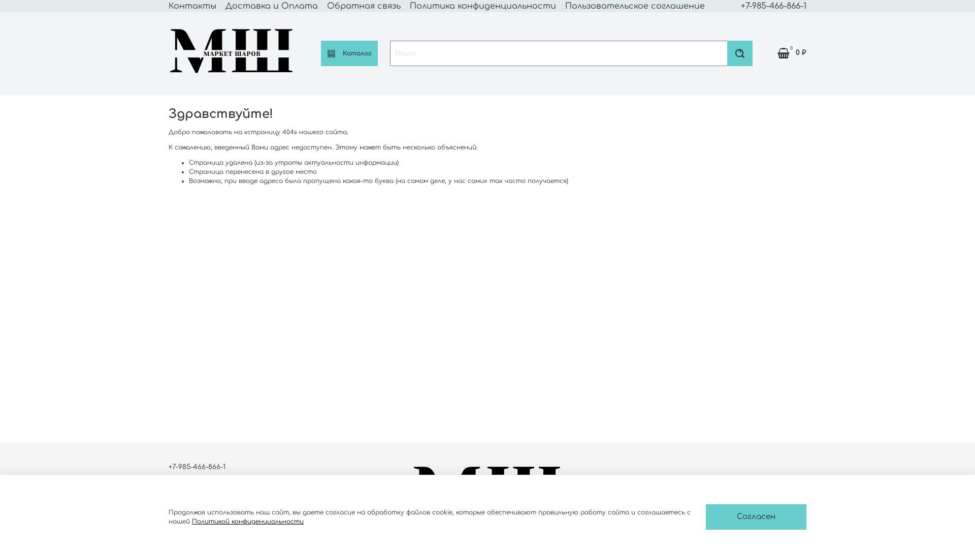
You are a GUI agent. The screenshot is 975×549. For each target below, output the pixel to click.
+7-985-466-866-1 (773, 6)
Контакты (192, 6)
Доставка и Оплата (271, 6)
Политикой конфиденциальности (248, 521)
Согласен (756, 516)
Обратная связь (364, 6)
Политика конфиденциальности (483, 6)
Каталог (357, 53)
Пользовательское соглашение (635, 6)
